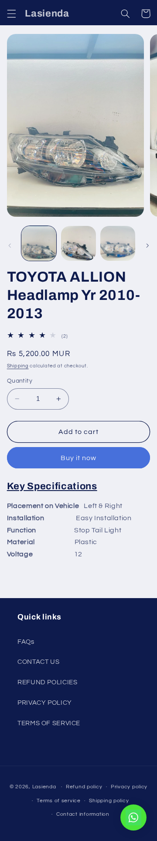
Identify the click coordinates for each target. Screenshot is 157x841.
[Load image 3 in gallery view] (117, 243)
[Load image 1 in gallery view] (38, 243)
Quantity (19, 381)
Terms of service (59, 800)
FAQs (25, 642)
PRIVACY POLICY (44, 703)
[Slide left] (9, 245)
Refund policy (84, 786)
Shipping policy (109, 800)
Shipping (18, 365)
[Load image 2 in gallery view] (78, 243)
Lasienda (44, 786)
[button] (11, 13)
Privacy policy (129, 786)
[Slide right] (147, 245)
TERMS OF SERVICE (48, 723)
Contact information (82, 814)
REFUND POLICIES (47, 682)
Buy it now (79, 457)
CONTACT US (38, 662)
